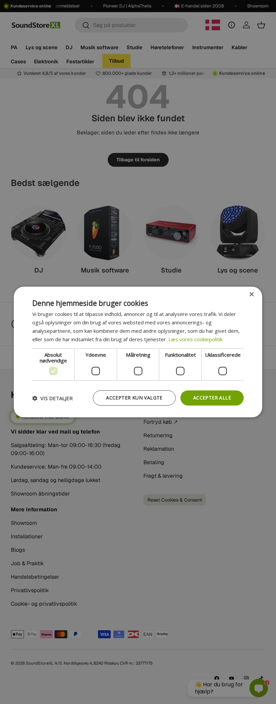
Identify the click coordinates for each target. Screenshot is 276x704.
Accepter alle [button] (212, 397)
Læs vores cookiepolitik (195, 339)
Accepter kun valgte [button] (134, 397)
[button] (52, 398)
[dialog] (138, 352)
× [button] (251, 294)
